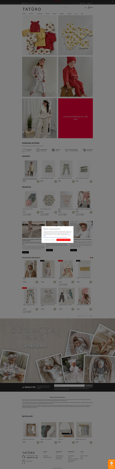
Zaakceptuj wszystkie (63, 239)
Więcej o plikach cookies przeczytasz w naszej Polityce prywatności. (55, 237)
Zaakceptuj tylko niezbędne (50, 239)
